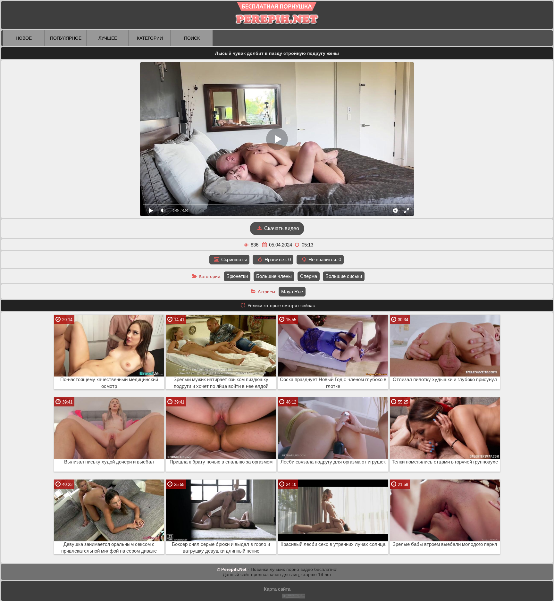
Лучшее (107, 38)
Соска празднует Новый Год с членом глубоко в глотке (333, 383)
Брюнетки (237, 276)
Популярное (65, 38)
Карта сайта (277, 589)
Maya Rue (292, 291)
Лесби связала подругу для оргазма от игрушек (333, 461)
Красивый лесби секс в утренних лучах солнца (333, 544)
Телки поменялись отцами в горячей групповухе (445, 461)
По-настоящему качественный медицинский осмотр (109, 383)
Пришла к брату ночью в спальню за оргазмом (221, 461)
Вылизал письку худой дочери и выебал (109, 461)
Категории (150, 38)
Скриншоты (233, 259)
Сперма (308, 276)
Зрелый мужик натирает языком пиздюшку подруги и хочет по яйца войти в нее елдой (221, 383)
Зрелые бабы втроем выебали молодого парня (445, 544)
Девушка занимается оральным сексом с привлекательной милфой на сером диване (109, 548)
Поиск (192, 38)
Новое (24, 38)
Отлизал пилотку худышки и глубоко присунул (445, 379)
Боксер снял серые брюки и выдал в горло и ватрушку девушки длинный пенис (221, 548)
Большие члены (274, 276)
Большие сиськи (343, 276)
